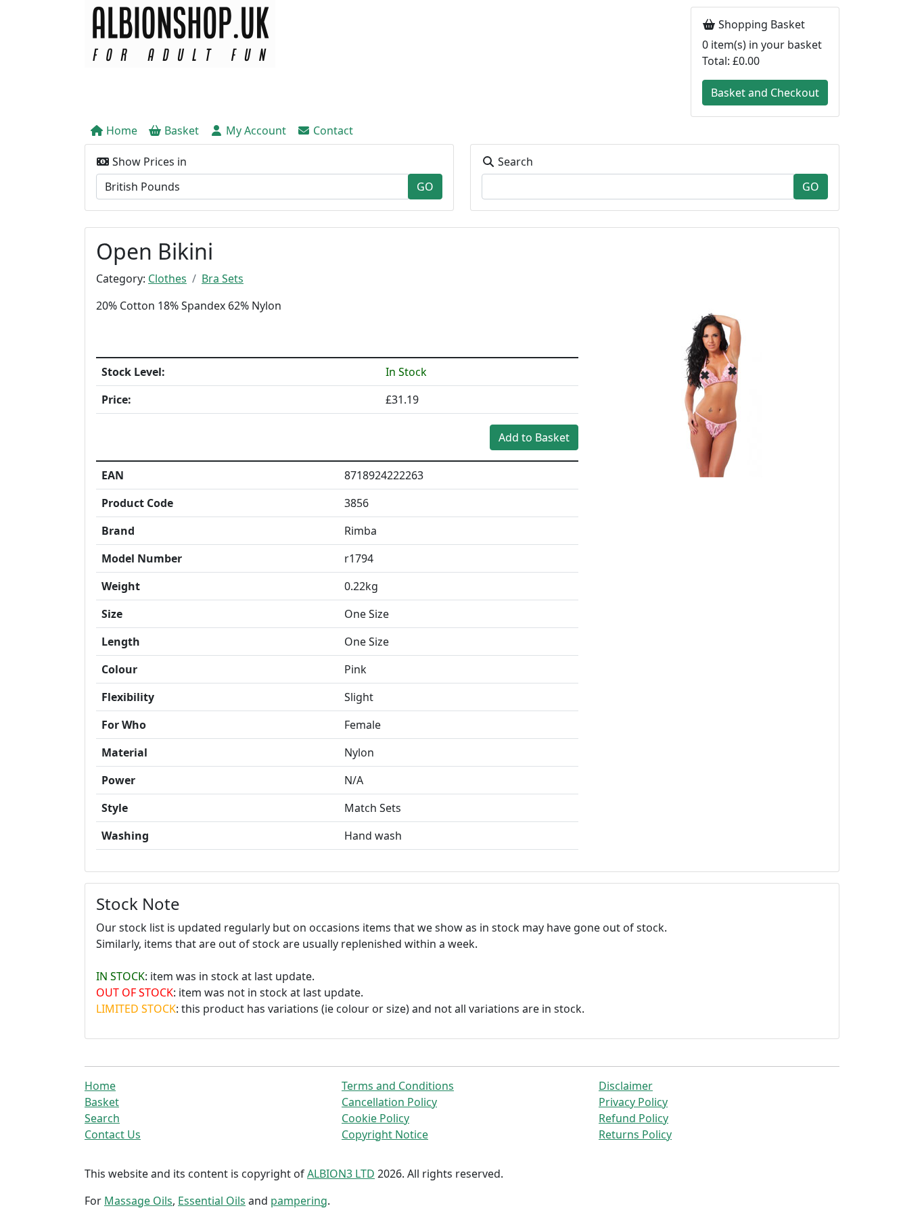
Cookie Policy (375, 1118)
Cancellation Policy (389, 1102)
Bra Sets (223, 278)
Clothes (167, 278)
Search (102, 1118)
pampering (299, 1200)
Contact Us (113, 1134)
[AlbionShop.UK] (180, 32)
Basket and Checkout (765, 92)
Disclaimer (626, 1085)
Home (100, 1085)
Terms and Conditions (398, 1085)
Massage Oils (138, 1200)
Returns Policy (635, 1134)
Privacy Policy (633, 1102)
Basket (102, 1102)
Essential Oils (212, 1200)
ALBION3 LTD (341, 1173)
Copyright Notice (385, 1134)
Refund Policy (633, 1118)
